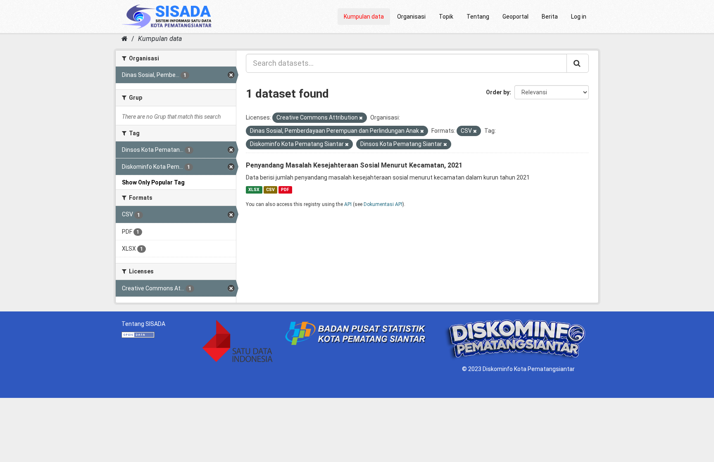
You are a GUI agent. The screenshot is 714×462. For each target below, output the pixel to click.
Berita (550, 16)
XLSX (253, 189)
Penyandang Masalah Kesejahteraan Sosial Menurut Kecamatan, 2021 (354, 165)
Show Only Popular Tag (153, 182)
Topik (446, 16)
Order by (497, 92)
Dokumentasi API (383, 204)
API (348, 204)
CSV (270, 189)
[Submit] (577, 63)
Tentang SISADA (143, 324)
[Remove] (361, 118)
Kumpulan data (364, 16)
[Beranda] (124, 39)
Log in (578, 16)
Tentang (477, 16)
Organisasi (411, 16)
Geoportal (515, 16)
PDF (285, 189)
